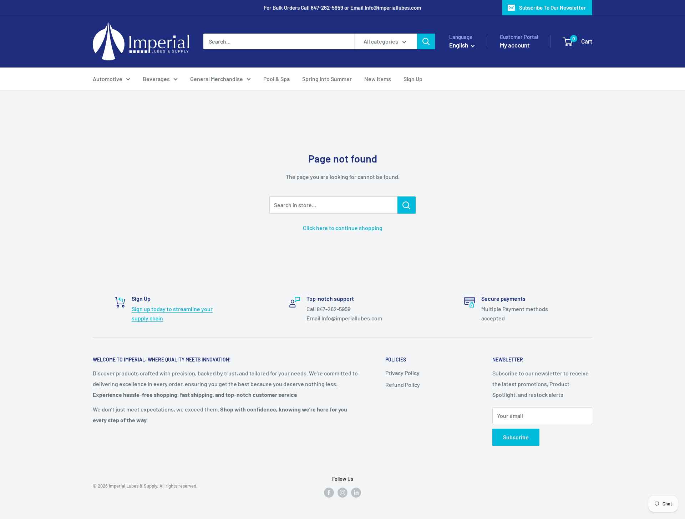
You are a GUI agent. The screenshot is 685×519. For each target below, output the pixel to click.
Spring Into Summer (327, 78)
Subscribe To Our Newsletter (552, 7)
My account (514, 45)
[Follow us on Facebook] (329, 492)
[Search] (426, 41)
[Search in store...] (406, 205)
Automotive (107, 78)
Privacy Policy (402, 372)
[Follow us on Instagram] (342, 492)
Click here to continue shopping (342, 227)
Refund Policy (402, 384)
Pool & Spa (276, 78)
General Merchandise (216, 78)
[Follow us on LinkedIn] (356, 492)
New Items (377, 78)
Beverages (156, 78)
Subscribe (516, 437)
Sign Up (413, 78)
